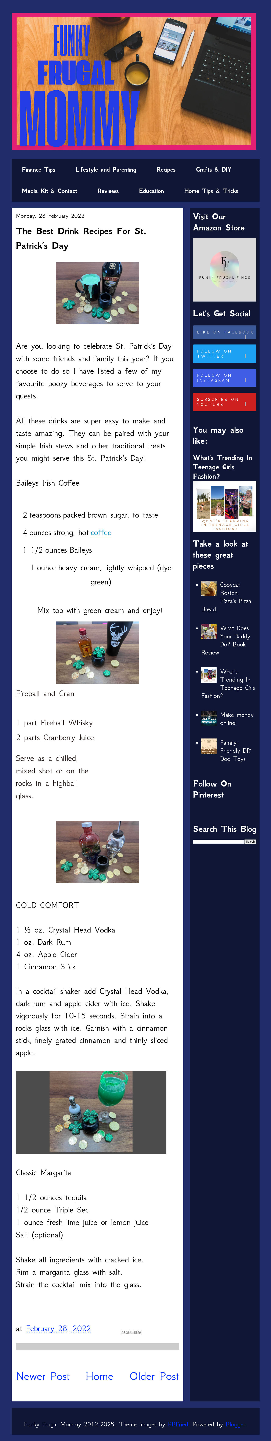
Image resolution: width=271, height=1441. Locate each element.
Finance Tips (38, 169)
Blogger (235, 1424)
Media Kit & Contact (49, 191)
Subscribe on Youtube (218, 402)
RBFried (178, 1424)
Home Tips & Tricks (211, 191)
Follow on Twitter (214, 354)
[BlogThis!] (127, 1332)
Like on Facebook (225, 332)
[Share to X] (131, 1332)
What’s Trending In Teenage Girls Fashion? (222, 467)
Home (99, 1376)
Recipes (166, 169)
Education (151, 191)
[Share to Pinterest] (139, 1332)
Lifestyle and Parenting (106, 169)
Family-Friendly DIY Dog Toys (236, 751)
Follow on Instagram (214, 378)
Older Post (154, 1376)
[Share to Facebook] (135, 1332)
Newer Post (43, 1376)
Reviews (108, 191)
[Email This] (123, 1332)
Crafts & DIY (213, 169)
